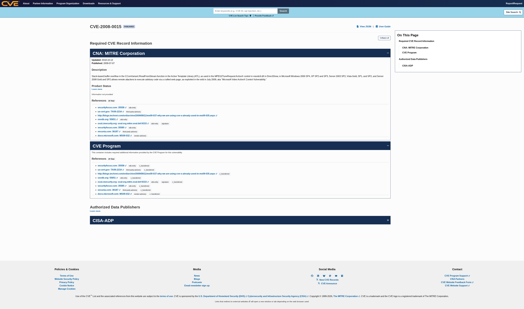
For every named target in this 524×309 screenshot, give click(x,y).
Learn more (97, 89)
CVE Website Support (456, 285)
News (197, 276)
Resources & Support (109, 3)
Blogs (197, 279)
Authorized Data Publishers (413, 59)
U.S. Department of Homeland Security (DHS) (222, 296)
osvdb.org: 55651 (107, 119)
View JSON (365, 26)
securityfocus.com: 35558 (111, 107)
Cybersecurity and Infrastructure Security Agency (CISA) (277, 296)
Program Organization (67, 3)
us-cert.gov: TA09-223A (110, 111)
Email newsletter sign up (197, 285)
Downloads (89, 3)
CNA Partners (457, 279)
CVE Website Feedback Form (456, 282)
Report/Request (514, 3)
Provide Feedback (263, 16)
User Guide (384, 26)
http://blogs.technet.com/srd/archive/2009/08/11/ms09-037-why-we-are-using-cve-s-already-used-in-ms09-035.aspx (157, 115)
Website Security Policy (67, 279)
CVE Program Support (456, 276)
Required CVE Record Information (416, 41)
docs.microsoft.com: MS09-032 (114, 135)
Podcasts (197, 282)
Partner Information (43, 3)
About (26, 3)
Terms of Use (67, 276)
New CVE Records (329, 280)
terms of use (166, 296)
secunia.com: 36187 (108, 131)
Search (283, 11)
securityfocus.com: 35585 (111, 127)
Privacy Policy (66, 282)
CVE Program (409, 52)
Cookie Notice (66, 285)
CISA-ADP (407, 66)
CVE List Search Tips (238, 16)
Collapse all (384, 38)
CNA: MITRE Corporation (415, 48)
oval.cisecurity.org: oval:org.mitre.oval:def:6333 (122, 123)
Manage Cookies (66, 289)
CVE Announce (329, 283)
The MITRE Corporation (345, 296)
